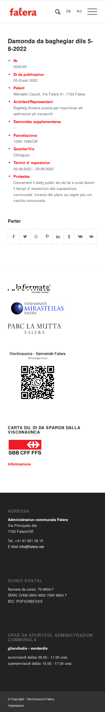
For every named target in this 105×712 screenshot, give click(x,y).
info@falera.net (31, 546)
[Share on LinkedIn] (58, 236)
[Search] (55, 11)
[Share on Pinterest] (47, 236)
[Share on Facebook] (13, 236)
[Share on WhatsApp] (36, 236)
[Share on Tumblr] (69, 236)
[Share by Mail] (91, 236)
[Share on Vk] (80, 236)
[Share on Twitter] (25, 236)
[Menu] (89, 11)
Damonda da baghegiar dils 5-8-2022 (50, 45)
